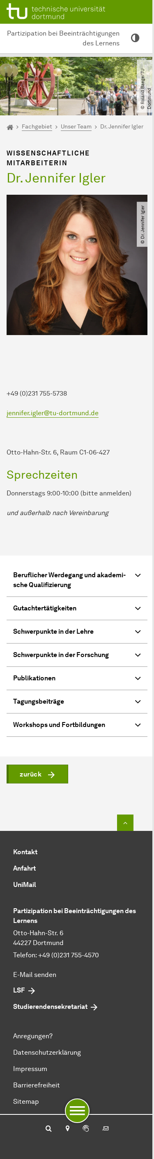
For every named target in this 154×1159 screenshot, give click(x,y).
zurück (30, 774)
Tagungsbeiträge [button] (38, 701)
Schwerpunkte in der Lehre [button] (53, 631)
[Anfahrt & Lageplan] (67, 1129)
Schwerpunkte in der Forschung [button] (61, 655)
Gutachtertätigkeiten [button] (44, 608)
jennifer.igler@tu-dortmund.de (53, 413)
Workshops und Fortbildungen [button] (59, 725)
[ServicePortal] (86, 1129)
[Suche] (48, 1129)
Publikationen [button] (34, 678)
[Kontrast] (135, 38)
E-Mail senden (34, 975)
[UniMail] (105, 1129)
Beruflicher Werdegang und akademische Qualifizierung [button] (69, 580)
